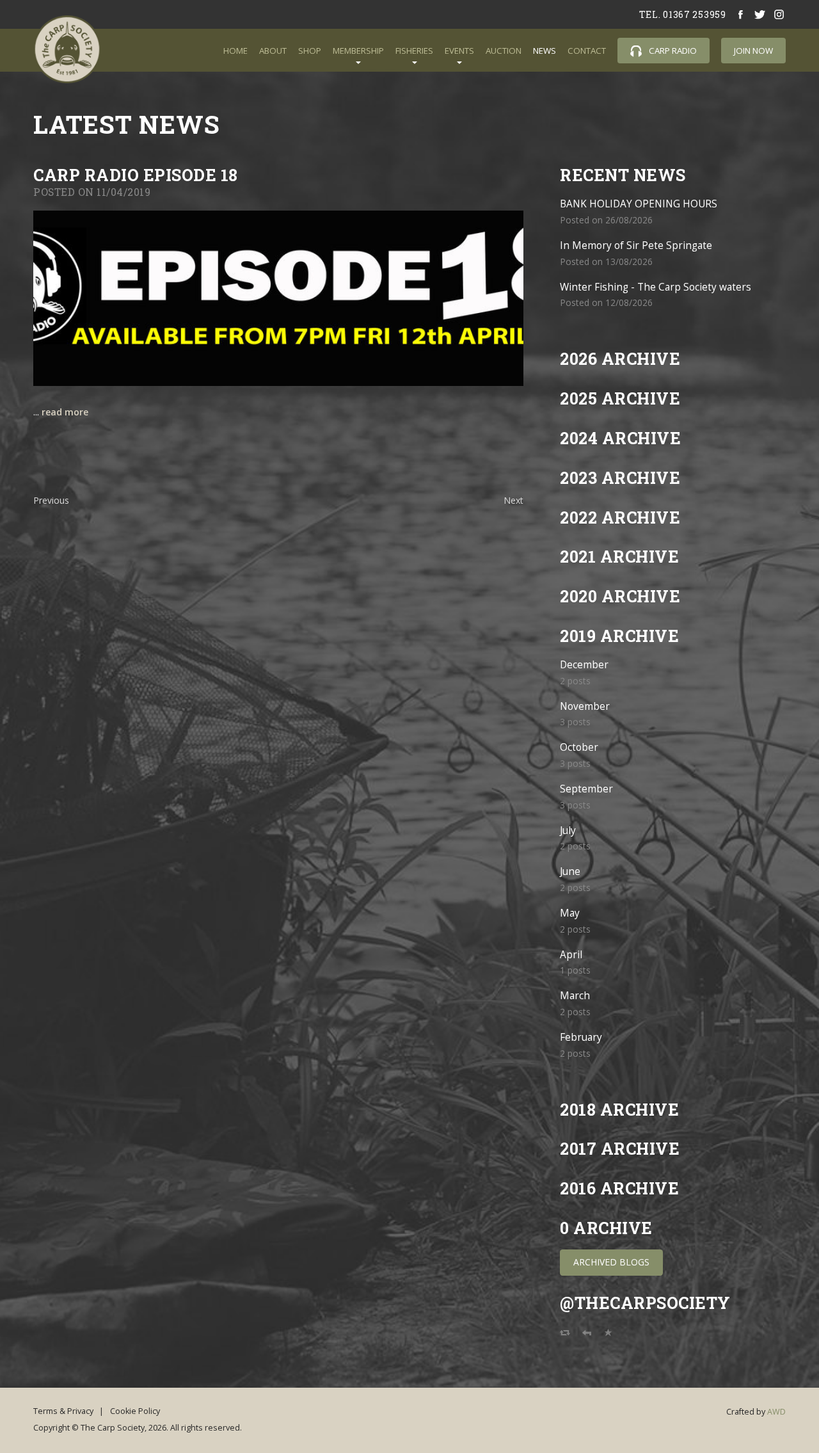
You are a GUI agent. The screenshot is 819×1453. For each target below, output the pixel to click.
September (586, 789)
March (575, 995)
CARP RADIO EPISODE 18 (135, 175)
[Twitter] (760, 14)
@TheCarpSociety (645, 1302)
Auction (503, 50)
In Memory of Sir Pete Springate (636, 245)
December (584, 664)
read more (65, 412)
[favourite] (608, 1335)
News (544, 50)
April (571, 954)
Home (235, 50)
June (570, 871)
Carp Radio (672, 50)
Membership (358, 50)
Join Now (753, 50)
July (568, 830)
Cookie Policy (135, 1411)
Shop (309, 50)
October (579, 747)
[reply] (586, 1335)
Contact (587, 50)
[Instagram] (780, 14)
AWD (776, 1411)
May (570, 913)
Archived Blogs (611, 1262)
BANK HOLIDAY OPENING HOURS (638, 204)
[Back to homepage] (67, 49)
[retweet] (565, 1335)
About (273, 50)
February (581, 1037)
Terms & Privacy (63, 1411)
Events (459, 50)
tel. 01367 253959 (682, 14)
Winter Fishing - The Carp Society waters (655, 287)
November (585, 706)
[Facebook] (741, 14)
